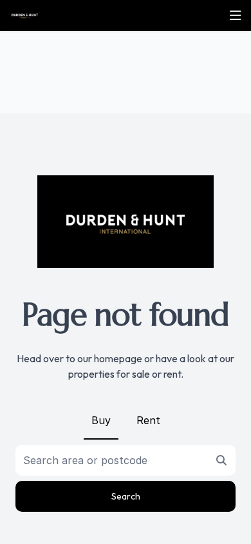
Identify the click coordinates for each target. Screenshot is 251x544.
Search (125, 496)
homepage (118, 358)
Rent (148, 420)
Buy (101, 420)
